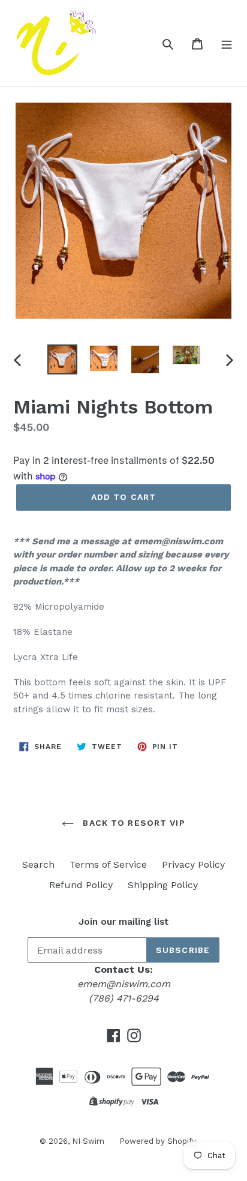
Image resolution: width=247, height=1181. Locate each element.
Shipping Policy (163, 885)
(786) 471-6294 (124, 998)
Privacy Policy (193, 864)
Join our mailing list (123, 921)
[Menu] (226, 43)
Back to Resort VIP (132, 823)
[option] (62, 359)
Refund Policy (81, 885)
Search (38, 864)
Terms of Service (108, 864)
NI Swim (88, 1141)
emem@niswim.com (123, 984)
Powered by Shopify (157, 1141)
